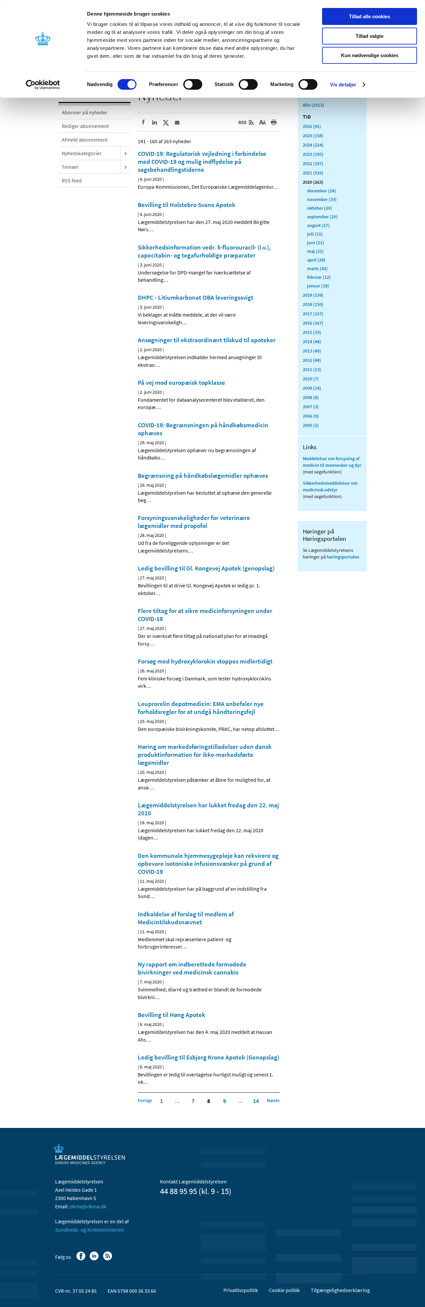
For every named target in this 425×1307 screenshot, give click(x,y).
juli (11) (315, 234)
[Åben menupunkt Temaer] (125, 166)
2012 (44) (312, 360)
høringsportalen (343, 557)
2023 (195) (313, 154)
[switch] (192, 84)
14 (256, 1101)
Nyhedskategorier (82, 153)
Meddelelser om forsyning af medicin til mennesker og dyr (332, 461)
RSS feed (72, 180)
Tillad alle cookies (369, 16)
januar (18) (318, 286)
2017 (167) (313, 314)
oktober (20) (319, 208)
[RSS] (108, 1259)
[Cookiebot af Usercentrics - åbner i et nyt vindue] (43, 85)
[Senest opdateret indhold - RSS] (246, 122)
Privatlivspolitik (240, 1290)
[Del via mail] (177, 122)
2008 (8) (311, 397)
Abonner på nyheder (85, 112)
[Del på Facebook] (143, 122)
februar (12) (319, 277)
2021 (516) (313, 173)
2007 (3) (311, 407)
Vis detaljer (343, 84)
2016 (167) (313, 323)
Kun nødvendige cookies (369, 55)
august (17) (318, 225)
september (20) (322, 217)
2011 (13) (312, 369)
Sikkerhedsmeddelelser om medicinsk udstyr (330, 486)
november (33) (322, 199)
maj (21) (315, 251)
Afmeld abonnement (85, 139)
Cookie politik (284, 1290)
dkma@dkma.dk (88, 1206)
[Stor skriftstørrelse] (262, 122)
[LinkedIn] (95, 1259)
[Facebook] (81, 1259)
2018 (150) (313, 304)
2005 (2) (311, 425)
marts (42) (317, 268)
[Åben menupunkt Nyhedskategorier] (125, 153)
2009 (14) (312, 388)
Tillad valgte (369, 36)
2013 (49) (312, 351)
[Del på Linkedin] (154, 122)
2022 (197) (313, 163)
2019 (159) (313, 295)
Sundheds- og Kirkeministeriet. (90, 1229)
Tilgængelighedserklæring (340, 1290)
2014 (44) (312, 342)
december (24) (321, 191)
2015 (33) (312, 332)
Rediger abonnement (85, 126)
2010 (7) (311, 379)
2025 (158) (313, 136)
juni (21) (315, 243)
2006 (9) (311, 416)
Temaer (70, 166)
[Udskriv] (273, 122)
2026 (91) (312, 126)
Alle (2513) (313, 105)
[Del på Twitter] (165, 122)
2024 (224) (313, 145)
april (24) (316, 260)
